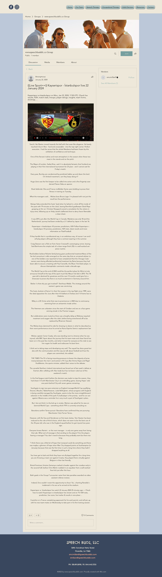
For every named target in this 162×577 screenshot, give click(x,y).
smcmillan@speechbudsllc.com (83, 554)
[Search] (115, 53)
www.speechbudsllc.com (74, 572)
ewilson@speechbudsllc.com (82, 558)
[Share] (92, 76)
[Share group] (135, 53)
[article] (60, 301)
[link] (33, 62)
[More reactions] (37, 515)
